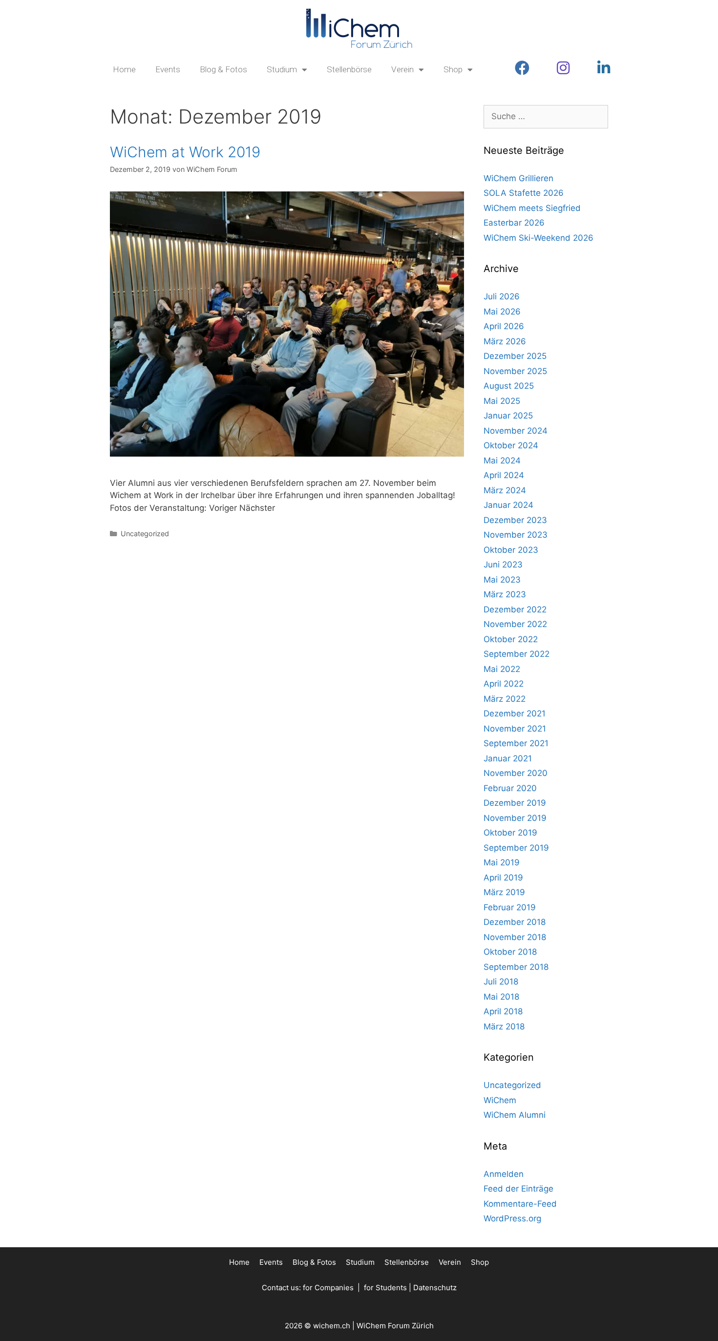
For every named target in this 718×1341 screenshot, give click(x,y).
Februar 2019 (510, 907)
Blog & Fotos (223, 69)
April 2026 (504, 326)
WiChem (500, 1100)
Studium (282, 69)
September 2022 (516, 654)
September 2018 (516, 967)
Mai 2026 (502, 311)
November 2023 (516, 535)
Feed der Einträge (518, 1189)
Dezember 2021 (515, 713)
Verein (402, 69)
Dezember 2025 (515, 356)
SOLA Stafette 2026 (524, 193)
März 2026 (505, 341)
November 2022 (515, 624)
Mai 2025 (502, 401)
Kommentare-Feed (520, 1204)
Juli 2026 (502, 296)
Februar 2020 (510, 788)
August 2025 (509, 386)
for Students (385, 1287)
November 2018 (515, 937)
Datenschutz (435, 1287)
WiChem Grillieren (518, 178)
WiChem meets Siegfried (532, 208)
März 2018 (504, 1026)
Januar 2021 (508, 758)
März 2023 (505, 594)
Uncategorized (145, 533)
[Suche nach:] (546, 116)
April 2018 (503, 1011)
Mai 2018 (501, 997)
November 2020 (516, 773)
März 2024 (505, 490)
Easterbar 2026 (514, 223)
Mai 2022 (502, 669)
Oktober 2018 (510, 952)
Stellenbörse (349, 69)
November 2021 (515, 728)
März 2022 (505, 699)
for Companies (328, 1287)
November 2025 (515, 371)
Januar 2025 (508, 415)
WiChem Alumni (515, 1115)
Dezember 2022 (515, 609)
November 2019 (515, 818)
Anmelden (504, 1174)
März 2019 (504, 892)
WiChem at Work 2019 (185, 152)
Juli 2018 (501, 981)
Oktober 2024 (511, 445)
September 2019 (516, 848)
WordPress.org (512, 1218)
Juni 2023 (503, 564)
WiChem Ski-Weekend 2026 (538, 238)
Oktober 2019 (510, 833)
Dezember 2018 (515, 922)
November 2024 (516, 431)
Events (167, 69)
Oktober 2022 (511, 639)
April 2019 (503, 877)
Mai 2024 (502, 460)
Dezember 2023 (515, 520)
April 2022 (504, 684)
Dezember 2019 (515, 803)
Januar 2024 (508, 505)
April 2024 (504, 475)
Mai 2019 (502, 862)
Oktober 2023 (511, 550)
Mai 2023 (502, 580)
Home (124, 69)
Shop (453, 69)
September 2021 (516, 743)
